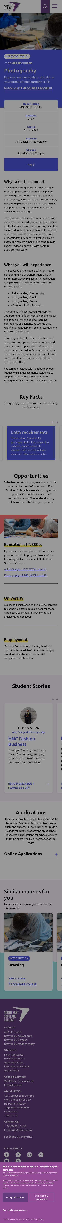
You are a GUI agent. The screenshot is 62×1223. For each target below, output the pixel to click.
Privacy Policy (38, 1219)
